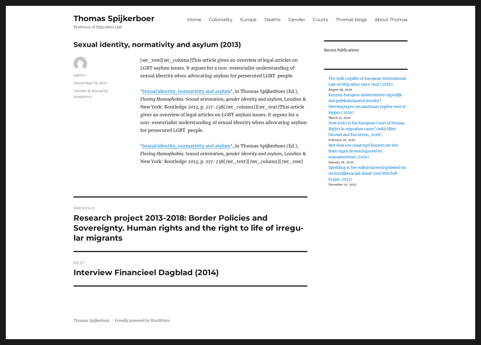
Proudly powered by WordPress (142, 320)
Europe (248, 19)
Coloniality (220, 19)
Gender (296, 19)
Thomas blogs (351, 19)
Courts (320, 19)
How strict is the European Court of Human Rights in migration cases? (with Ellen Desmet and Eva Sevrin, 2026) (366, 129)
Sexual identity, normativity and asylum (186, 91)
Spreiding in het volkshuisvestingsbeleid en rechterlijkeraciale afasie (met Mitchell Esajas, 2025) (367, 173)
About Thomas (391, 19)
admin (79, 75)
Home (194, 19)
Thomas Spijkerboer (113, 18)
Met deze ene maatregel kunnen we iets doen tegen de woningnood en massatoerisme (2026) (363, 151)
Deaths (272, 19)
